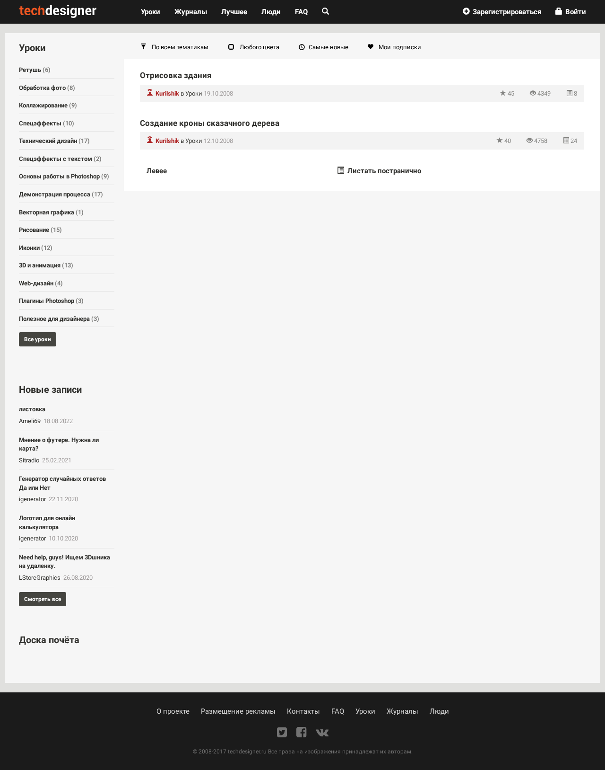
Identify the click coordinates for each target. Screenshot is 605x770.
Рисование (40, 229)
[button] (502, 12)
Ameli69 (30, 421)
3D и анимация (46, 265)
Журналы (402, 711)
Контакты (303, 711)
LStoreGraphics (40, 577)
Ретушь (35, 69)
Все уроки (37, 339)
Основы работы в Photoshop (64, 176)
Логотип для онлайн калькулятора (47, 522)
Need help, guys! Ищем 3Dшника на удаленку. (64, 562)
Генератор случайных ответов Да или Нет (62, 483)
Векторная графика (51, 212)
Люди (271, 12)
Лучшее (234, 12)
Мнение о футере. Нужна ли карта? (59, 444)
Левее (157, 171)
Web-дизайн (41, 283)
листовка (32, 409)
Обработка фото (47, 87)
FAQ (301, 12)
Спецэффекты (46, 123)
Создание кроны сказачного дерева (209, 123)
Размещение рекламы (238, 711)
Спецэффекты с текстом (60, 158)
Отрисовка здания (176, 75)
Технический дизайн (54, 140)
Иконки (35, 247)
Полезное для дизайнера (59, 318)
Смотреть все (42, 599)
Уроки (154, 11)
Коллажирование (48, 105)
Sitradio (30, 460)
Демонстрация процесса (61, 194)
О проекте (173, 711)
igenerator (33, 499)
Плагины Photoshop (51, 300)
